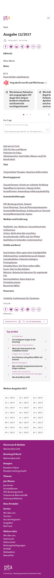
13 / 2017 (38, 412)
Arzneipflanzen (10, 488)
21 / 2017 (10, 403)
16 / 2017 (38, 407)
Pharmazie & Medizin (14, 444)
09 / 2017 (10, 422)
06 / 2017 (10, 427)
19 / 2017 (38, 403)
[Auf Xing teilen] (22, 46)
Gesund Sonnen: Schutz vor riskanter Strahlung (25, 184)
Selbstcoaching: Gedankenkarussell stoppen (24, 255)
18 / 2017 (10, 407)
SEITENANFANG (33, 321)
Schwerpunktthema (12, 498)
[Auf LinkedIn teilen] (16, 46)
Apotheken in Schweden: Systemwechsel (22, 239)
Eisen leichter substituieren (16, 76)
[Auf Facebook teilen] (5, 46)
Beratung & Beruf (12, 454)
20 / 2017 (24, 403)
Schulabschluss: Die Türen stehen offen (21, 265)
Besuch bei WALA (11, 285)
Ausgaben (8, 522)
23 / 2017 (24, 398)
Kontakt (7, 548)
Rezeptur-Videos (11, 467)
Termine (7, 516)
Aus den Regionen (11, 519)
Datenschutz (7, 314)
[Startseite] (8, 567)
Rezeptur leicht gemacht (14, 470)
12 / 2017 (10, 417)
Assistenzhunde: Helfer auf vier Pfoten (21, 236)
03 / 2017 (10, 432)
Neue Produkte (10, 503)
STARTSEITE (11, 321)
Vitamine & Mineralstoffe (15, 495)
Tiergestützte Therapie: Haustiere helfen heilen (25, 172)
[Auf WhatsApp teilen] (27, 46)
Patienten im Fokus (12, 152)
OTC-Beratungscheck (13, 491)
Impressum (8, 538)
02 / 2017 (24, 432)
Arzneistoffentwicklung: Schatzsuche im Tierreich (26, 210)
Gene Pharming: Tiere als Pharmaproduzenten (25, 207)
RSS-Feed (7, 526)
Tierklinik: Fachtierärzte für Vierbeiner (21, 298)
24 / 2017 (10, 398)
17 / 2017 (24, 407)
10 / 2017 (38, 417)
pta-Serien (8, 485)
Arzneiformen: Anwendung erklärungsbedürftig (26, 191)
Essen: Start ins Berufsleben (16, 269)
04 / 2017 (38, 427)
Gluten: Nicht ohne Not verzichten (19, 233)
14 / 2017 (24, 412)
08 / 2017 (24, 422)
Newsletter (8, 555)
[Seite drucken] (39, 46)
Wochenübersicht (11, 448)
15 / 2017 (10, 412)
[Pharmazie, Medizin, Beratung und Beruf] (6, 18)
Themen (7, 476)
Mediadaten (9, 552)
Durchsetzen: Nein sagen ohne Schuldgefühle (24, 252)
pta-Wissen (9, 481)
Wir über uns (9, 512)
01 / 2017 (38, 432)
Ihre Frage (7, 120)
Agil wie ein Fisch (11, 146)
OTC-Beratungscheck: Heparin (17, 204)
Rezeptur (7, 463)
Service (7, 508)
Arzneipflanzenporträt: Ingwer (17, 213)
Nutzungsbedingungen (14, 545)
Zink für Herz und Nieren (15, 149)
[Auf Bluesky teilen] (11, 46)
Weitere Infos (10, 531)
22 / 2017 (38, 398)
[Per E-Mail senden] (33, 46)
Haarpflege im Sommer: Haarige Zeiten (21, 188)
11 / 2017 (24, 417)
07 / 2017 (38, 422)
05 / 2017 (24, 427)
